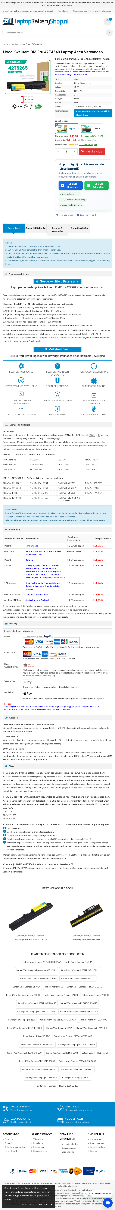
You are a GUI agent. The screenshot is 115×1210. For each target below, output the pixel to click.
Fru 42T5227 (36, 469)
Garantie (9, 1143)
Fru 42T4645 (9, 469)
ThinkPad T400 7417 (12, 493)
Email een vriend (88, 215)
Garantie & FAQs (79, 228)
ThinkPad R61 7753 (39, 488)
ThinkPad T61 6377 (39, 493)
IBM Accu (15, 44)
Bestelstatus (38, 1143)
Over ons (94, 11)
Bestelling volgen (97, 1147)
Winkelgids (38, 1139)
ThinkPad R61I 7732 (67, 488)
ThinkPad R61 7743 (12, 488)
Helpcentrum (106, 11)
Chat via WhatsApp (98, 185)
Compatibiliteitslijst (35, 228)
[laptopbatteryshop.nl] (35, 24)
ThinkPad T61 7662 (39, 498)
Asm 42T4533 (91, 460)
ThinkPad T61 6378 (66, 493)
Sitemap (93, 1151)
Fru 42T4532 (91, 464)
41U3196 (34, 460)
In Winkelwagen (94, 151)
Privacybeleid (11, 1151)
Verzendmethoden (70, 1144)
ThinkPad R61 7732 (12, 483)
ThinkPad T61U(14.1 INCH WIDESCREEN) (69, 499)
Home (5, 44)
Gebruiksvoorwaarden (15, 1147)
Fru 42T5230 (63, 469)
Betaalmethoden (69, 1148)
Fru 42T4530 (63, 464)
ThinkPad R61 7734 (39, 483)
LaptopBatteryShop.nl (31, 1183)
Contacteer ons (80, 11)
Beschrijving (14, 228)
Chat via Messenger (73, 185)
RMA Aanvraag (40, 1151)
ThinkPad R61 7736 (66, 483)
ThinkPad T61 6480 (12, 498)
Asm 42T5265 (36, 464)
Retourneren (38, 1147)
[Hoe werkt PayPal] (95, 1171)
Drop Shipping (68, 1152)
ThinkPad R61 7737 (93, 483)
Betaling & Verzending (57, 229)
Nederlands (63, 11)
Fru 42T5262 (91, 469)
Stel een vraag (66, 215)
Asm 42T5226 (9, 464)
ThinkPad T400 (92, 488)
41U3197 (62, 460)
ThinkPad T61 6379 (94, 493)
